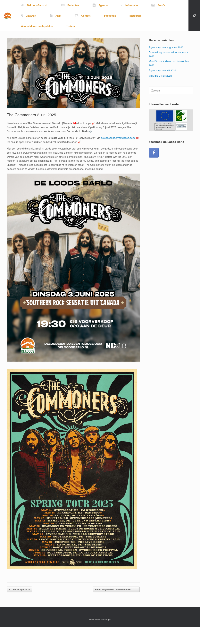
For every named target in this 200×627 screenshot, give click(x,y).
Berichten (73, 5)
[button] (194, 15)
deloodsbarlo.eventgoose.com (118, 138)
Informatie (131, 5)
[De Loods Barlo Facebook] (154, 153)
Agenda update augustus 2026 (166, 47)
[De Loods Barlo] (7, 15)
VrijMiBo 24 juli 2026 (160, 75)
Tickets (70, 26)
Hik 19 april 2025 (19, 589)
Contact (85, 15)
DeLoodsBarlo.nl (37, 5)
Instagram (135, 15)
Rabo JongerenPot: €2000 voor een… (116, 589)
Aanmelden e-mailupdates (37, 26)
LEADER (31, 15)
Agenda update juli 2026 (162, 70)
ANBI (58, 15)
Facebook (110, 15)
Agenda (103, 5)
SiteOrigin (106, 619)
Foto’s (161, 5)
